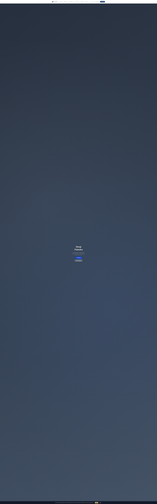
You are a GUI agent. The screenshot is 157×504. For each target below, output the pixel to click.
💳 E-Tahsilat (97, 1)
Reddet (100, 502)
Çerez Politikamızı (87, 502)
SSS (90, 1)
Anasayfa (61, 1)
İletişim (93, 1)
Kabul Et (96, 502)
